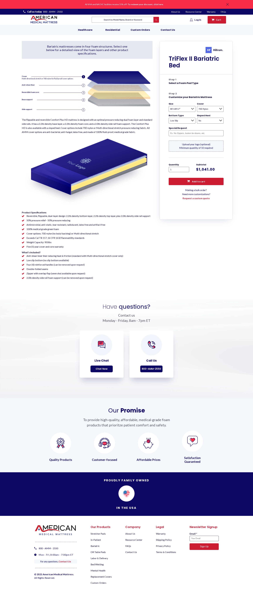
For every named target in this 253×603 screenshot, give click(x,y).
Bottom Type (176, 115)
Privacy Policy (163, 546)
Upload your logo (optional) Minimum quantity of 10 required (196, 146)
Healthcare (85, 30)
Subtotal (201, 164)
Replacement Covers (101, 576)
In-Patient (96, 539)
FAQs (223, 12)
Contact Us (168, 30)
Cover (200, 103)
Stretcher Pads (98, 533)
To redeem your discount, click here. (145, 4)
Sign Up (204, 546)
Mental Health (98, 570)
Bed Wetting (97, 564)
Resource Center (194, 12)
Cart (219, 19)
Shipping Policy (164, 539)
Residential (112, 30)
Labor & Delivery (99, 558)
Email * (193, 533)
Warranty (211, 12)
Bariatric (95, 546)
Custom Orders (140, 30)
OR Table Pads (98, 552)
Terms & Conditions (166, 552)
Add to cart (198, 181)
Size (171, 103)
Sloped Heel (203, 115)
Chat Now (102, 369)
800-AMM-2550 (151, 369)
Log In (197, 19)
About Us (176, 12)
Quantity (174, 164)
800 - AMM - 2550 (53, 11)
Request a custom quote (196, 198)
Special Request (178, 128)
